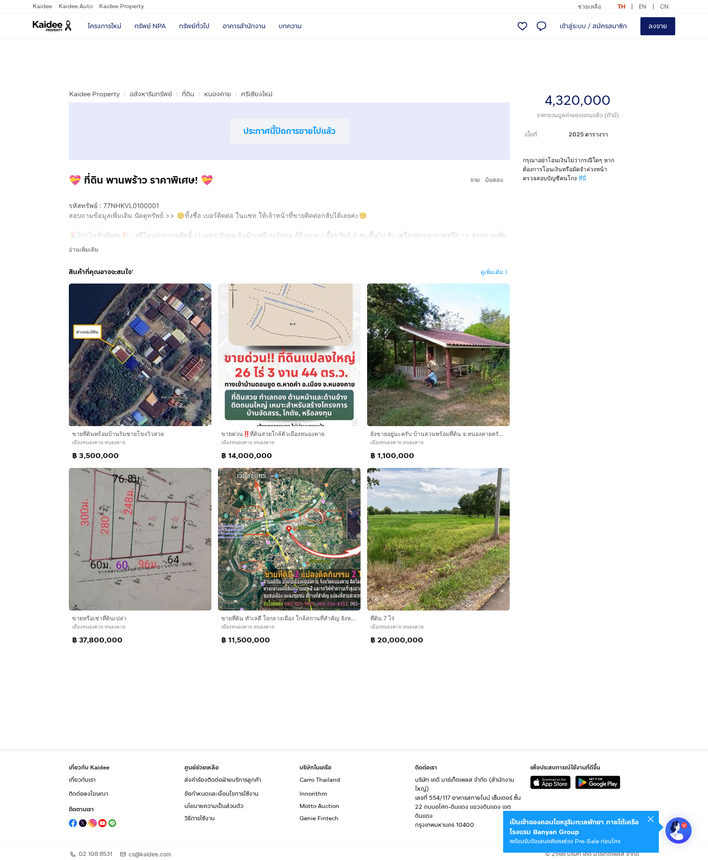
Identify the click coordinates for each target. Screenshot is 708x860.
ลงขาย (658, 26)
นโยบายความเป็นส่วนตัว (213, 806)
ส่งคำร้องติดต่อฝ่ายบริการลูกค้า (222, 780)
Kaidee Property (121, 6)
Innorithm (313, 794)
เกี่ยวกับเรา (82, 780)
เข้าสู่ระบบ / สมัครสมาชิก (593, 26)
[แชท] (541, 26)
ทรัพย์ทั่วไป (194, 26)
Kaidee (42, 6)
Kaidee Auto (76, 6)
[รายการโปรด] (522, 26)
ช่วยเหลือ (589, 6)
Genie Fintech (319, 818)
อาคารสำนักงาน (244, 26)
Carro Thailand (320, 780)
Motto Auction (319, 806)
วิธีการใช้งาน (199, 818)
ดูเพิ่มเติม (492, 271)
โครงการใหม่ (104, 26)
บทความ (290, 26)
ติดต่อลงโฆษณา (88, 794)
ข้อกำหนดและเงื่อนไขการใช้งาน (221, 794)
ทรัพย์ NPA (150, 26)
